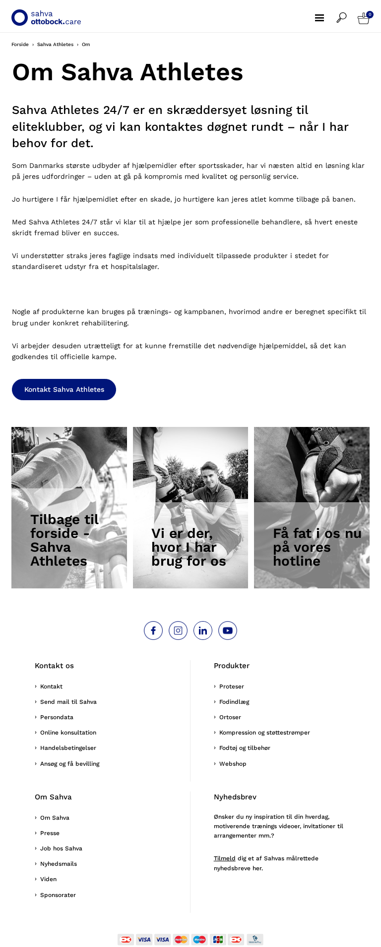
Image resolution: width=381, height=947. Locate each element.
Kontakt (51, 686)
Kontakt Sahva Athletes (64, 389)
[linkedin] (202, 630)
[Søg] (347, 13)
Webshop (233, 763)
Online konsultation (68, 732)
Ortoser (230, 717)
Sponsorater (58, 895)
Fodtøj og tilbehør (244, 747)
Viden (48, 879)
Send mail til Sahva (68, 701)
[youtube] (227, 630)
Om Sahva (54, 817)
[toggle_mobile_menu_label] (325, 12)
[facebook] (153, 630)
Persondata (56, 717)
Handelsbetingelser (68, 747)
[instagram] (178, 630)
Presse (50, 833)
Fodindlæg (234, 701)
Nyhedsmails (58, 863)
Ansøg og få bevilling (69, 763)
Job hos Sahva (61, 848)
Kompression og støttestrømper (264, 732)
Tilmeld (225, 858)
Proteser (231, 686)
